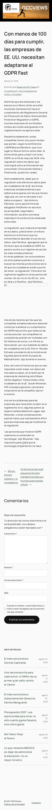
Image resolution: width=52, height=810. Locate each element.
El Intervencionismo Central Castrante (16, 660)
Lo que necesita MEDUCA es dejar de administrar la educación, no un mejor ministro (19, 754)
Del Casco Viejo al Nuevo (13, 736)
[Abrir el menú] (4, 17)
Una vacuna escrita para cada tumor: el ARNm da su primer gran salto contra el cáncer (20, 678)
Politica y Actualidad (12, 94)
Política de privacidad (14, 804)
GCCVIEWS (34, 7)
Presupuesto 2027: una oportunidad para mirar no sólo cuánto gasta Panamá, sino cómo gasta (20, 718)
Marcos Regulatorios (28, 91)
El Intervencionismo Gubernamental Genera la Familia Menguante (19, 698)
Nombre (8, 567)
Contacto (36, 802)
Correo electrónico (13, 580)
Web (6, 593)
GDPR (25, 442)
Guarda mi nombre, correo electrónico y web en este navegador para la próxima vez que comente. (26, 608)
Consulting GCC (11, 91)
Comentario (10, 533)
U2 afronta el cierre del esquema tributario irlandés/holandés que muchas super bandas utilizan (31, 477)
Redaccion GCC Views (26, 87)
